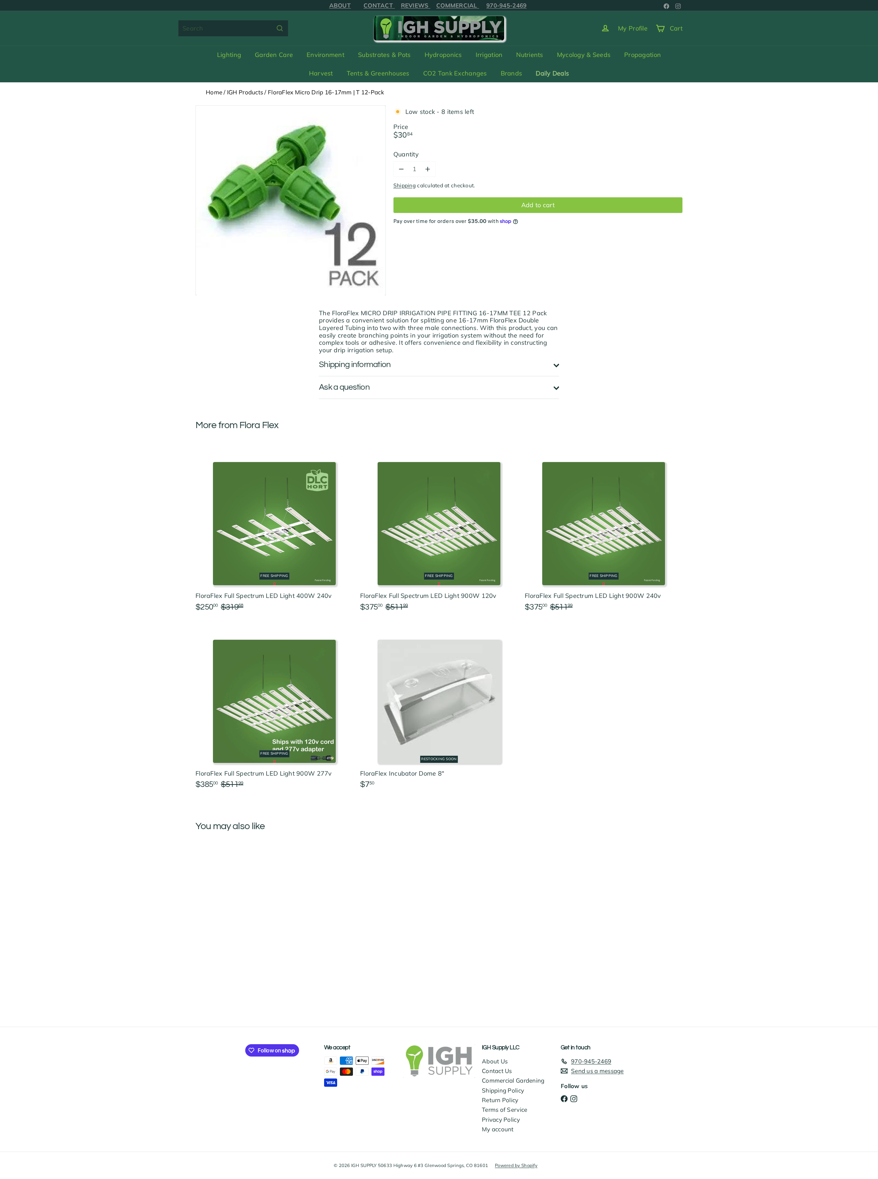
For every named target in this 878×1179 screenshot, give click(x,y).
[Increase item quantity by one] (428, 169)
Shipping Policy (503, 1090)
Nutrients (529, 55)
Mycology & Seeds (583, 55)
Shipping (404, 185)
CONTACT (379, 5)
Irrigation (489, 55)
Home (214, 92)
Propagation (642, 55)
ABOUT (340, 5)
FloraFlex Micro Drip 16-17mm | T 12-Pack (326, 92)
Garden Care (274, 55)
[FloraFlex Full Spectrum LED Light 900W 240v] (604, 532)
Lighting (229, 55)
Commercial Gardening (513, 1080)
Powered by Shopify (516, 1165)
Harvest (321, 73)
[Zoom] (290, 200)
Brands (511, 73)
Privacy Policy (501, 1119)
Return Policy (500, 1100)
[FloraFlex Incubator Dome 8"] (439, 709)
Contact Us (497, 1070)
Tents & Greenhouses (378, 73)
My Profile (633, 28)
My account (498, 1129)
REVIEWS (415, 5)
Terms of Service (504, 1109)
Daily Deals (552, 73)
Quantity (406, 154)
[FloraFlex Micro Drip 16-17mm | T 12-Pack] (233, 900)
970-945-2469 (506, 5)
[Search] (280, 28)
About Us (495, 1061)
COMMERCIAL (457, 5)
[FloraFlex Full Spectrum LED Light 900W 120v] (439, 532)
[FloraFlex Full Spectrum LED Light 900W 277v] (274, 709)
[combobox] (233, 28)
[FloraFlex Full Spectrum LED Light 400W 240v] (274, 532)
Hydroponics (443, 55)
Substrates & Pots (384, 55)
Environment (325, 55)
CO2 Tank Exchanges (455, 73)
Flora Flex (259, 425)
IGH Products (245, 92)
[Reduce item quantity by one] (401, 169)
